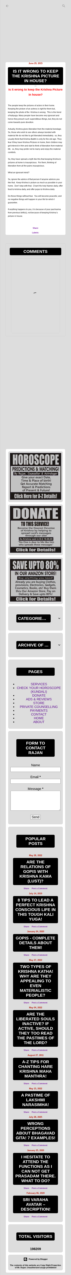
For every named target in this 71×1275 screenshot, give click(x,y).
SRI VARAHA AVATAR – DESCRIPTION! (35, 1204)
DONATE (39, 695)
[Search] (64, 5)
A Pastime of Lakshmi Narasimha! (35, 1100)
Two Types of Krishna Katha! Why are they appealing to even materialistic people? (35, 980)
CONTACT (39, 714)
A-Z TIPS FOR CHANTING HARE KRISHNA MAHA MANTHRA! (35, 1068)
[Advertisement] (35, 30)
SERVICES (39, 684)
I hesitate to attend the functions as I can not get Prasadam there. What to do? (35, 1169)
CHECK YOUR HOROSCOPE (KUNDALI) (39, 689)
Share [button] (35, 228)
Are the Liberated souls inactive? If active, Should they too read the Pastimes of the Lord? (35, 1028)
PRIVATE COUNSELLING (39, 707)
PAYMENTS (39, 710)
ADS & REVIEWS (39, 699)
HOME (39, 718)
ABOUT (38, 722)
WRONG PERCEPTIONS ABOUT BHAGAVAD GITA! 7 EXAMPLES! (35, 1130)
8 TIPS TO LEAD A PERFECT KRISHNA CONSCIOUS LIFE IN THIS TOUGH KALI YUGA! (35, 909)
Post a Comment (39, 888)
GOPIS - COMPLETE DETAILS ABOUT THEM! (35, 943)
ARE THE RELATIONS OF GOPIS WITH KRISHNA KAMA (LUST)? (35, 871)
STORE (38, 703)
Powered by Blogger (38, 1259)
